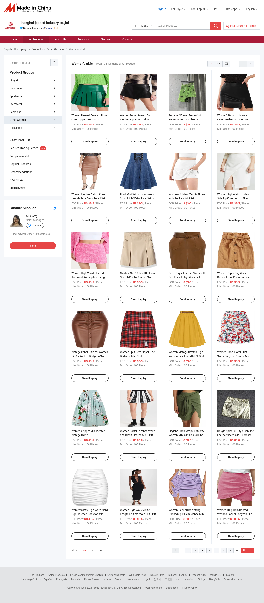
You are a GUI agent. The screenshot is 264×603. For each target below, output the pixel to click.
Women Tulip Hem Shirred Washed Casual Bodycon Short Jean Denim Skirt (235, 514)
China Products (56, 574)
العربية (146, 579)
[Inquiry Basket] (216, 9)
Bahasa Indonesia (233, 579)
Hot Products (37, 574)
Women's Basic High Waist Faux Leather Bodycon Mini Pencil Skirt (233, 119)
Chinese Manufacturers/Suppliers (86, 574)
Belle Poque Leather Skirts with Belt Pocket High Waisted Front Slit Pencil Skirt (187, 277)
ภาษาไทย (189, 579)
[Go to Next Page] (250, 64)
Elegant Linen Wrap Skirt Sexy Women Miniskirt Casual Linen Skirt (187, 435)
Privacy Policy (189, 587)
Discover (105, 39)
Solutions (83, 39)
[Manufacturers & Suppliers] (29, 7)
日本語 (168, 579)
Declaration (172, 587)
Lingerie (14, 80)
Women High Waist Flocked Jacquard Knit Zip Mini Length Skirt (89, 277)
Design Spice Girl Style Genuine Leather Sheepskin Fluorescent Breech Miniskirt (235, 435)
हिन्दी (178, 579)
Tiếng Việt (214, 579)
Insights (230, 574)
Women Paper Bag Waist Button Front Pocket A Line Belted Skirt (233, 277)
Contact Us (129, 39)
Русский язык (91, 579)
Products (37, 39)
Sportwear (16, 96)
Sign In (162, 9)
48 (101, 550)
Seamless (15, 112)
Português (61, 579)
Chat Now (37, 225)
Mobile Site (215, 574)
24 (84, 550)
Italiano (107, 579)
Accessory (16, 128)
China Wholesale (116, 574)
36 (92, 550)
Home (13, 39)
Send (33, 245)
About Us (60, 39)
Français (75, 579)
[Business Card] (54, 208)
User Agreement (153, 587)
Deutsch (119, 579)
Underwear (16, 88)
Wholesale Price (137, 574)
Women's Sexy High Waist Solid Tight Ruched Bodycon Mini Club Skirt (89, 514)
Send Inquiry (90, 141)
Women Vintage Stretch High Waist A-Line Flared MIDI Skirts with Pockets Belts (187, 356)
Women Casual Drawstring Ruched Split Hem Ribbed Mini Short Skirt (186, 514)
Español (48, 579)
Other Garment (19, 120)
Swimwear (16, 104)
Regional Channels (177, 574)
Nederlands (133, 579)
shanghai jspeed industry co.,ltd (44, 23)
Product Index (199, 574)
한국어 (157, 579)
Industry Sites (157, 574)
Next (246, 550)
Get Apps (232, 9)
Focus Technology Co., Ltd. (107, 587)
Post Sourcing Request (243, 26)
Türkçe (201, 579)
